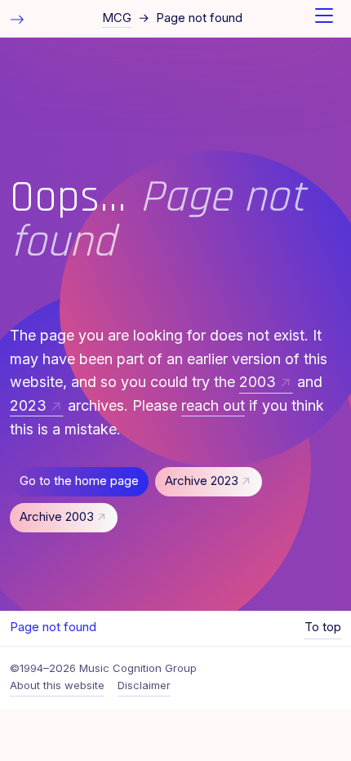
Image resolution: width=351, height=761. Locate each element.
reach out (213, 405)
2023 (28, 405)
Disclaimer (144, 685)
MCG (116, 18)
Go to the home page (79, 481)
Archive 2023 (201, 481)
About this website (57, 685)
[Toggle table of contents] (17, 18)
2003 (257, 381)
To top (322, 627)
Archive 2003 (57, 517)
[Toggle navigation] (324, 19)
